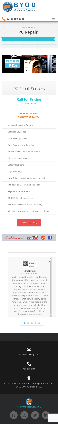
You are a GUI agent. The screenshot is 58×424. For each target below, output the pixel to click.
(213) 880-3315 (15, 18)
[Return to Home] (19, 6)
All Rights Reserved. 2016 (29, 406)
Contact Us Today (29, 222)
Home (24, 27)
